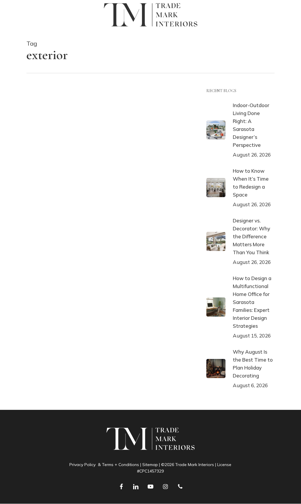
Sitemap (150, 464)
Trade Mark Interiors (58, 118)
